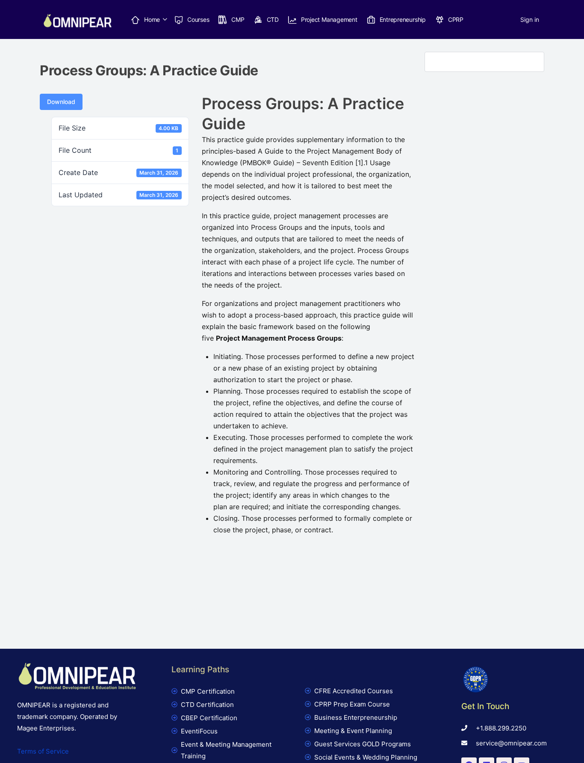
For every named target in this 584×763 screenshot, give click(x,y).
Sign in (529, 19)
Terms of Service (43, 751)
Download (61, 101)
